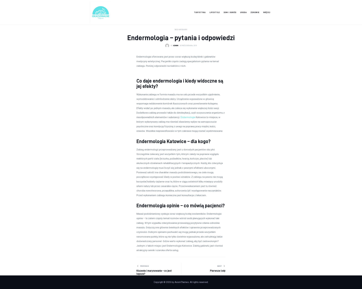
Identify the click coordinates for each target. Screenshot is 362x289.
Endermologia (188, 117)
